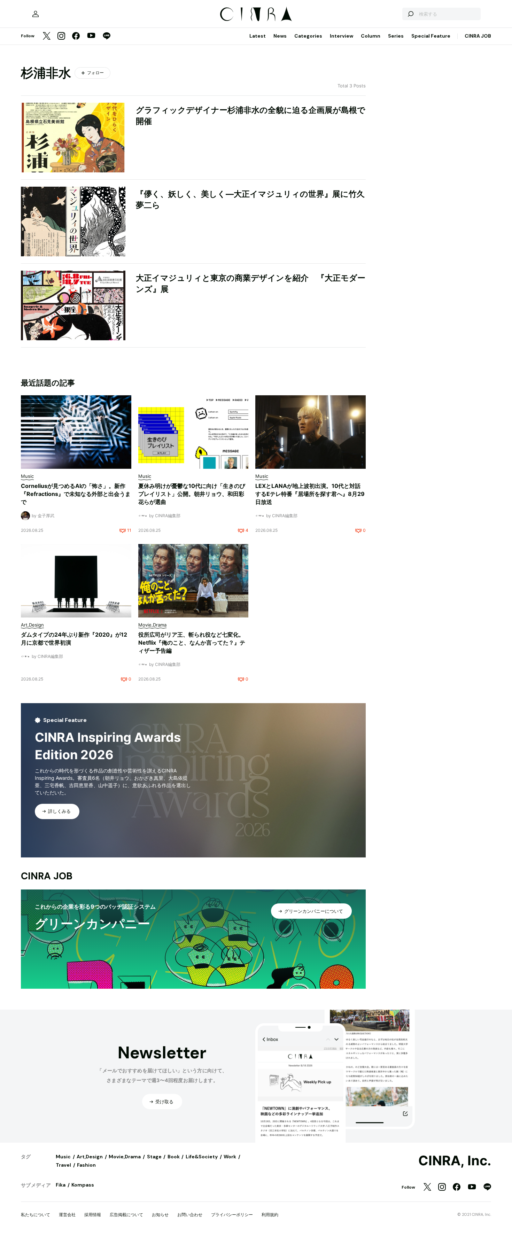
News (280, 36)
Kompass (82, 1184)
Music (63, 1156)
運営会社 (67, 1214)
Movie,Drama (125, 1156)
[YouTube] (91, 36)
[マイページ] (35, 14)
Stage (154, 1156)
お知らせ (160, 1214)
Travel (63, 1165)
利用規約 (270, 1214)
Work (230, 1156)
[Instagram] (61, 36)
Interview (341, 36)
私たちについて (35, 1214)
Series (396, 36)
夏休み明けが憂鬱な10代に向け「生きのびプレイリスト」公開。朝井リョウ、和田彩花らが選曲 (191, 493)
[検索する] (410, 14)
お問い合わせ (189, 1214)
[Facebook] (76, 36)
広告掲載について (126, 1214)
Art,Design (90, 1156)
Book (174, 1156)
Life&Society (202, 1156)
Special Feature (430, 36)
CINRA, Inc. (454, 1160)
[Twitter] (47, 36)
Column (370, 36)
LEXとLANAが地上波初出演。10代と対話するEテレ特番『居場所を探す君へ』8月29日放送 (310, 493)
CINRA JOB (478, 36)
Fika (60, 1184)
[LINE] (106, 36)
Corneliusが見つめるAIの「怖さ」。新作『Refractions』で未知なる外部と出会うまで (76, 493)
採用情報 (92, 1214)
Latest (257, 36)
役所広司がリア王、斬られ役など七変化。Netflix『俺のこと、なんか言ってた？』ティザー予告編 (191, 642)
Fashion (86, 1165)
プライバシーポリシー (232, 1214)
